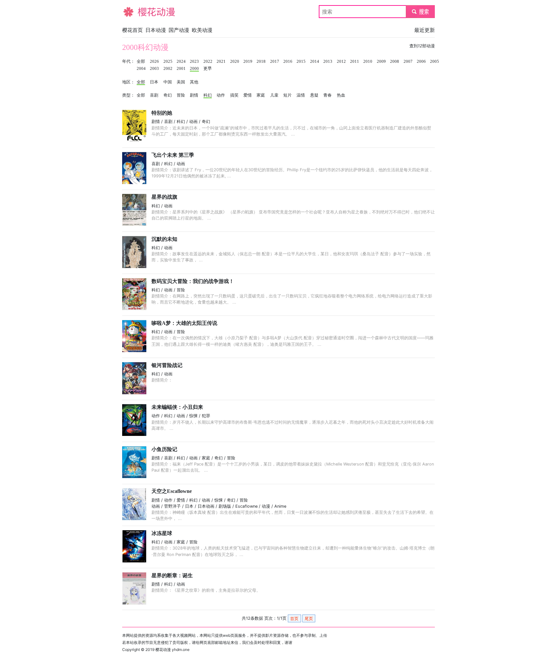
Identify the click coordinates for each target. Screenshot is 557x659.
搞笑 (234, 95)
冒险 (181, 95)
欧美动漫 (202, 30)
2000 (194, 68)
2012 (341, 61)
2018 (261, 61)
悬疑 (314, 95)
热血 (341, 95)
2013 (327, 61)
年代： (128, 61)
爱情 (247, 95)
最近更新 (424, 30)
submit (420, 11)
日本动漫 (155, 30)
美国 (181, 82)
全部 (141, 61)
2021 (221, 61)
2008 (394, 61)
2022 (207, 61)
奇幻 (167, 95)
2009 (381, 61)
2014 (314, 61)
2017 (274, 61)
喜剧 (154, 95)
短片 (287, 95)
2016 (287, 61)
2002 (167, 68)
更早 (207, 68)
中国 (167, 82)
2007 (408, 61)
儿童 (274, 95)
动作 (221, 95)
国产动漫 (179, 30)
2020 (234, 61)
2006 (421, 61)
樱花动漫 (132, 11)
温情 (301, 95)
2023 (194, 61)
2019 (247, 61)
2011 (354, 61)
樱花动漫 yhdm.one (172, 649)
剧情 (194, 95)
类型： (128, 95)
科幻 (207, 95)
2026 (154, 61)
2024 (181, 61)
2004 (141, 68)
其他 (194, 82)
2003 (154, 68)
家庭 (261, 95)
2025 (167, 61)
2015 (301, 61)
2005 (434, 61)
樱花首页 (132, 30)
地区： (128, 82)
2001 (181, 68)
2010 (367, 61)
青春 (327, 95)
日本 (154, 82)
